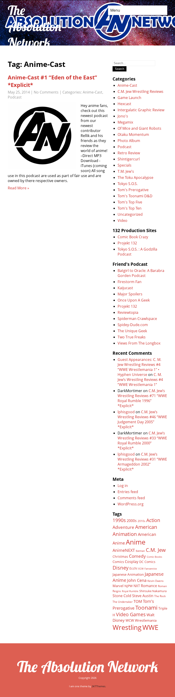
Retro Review (129, 152)
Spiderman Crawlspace (137, 318)
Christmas (120, 557)
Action (153, 520)
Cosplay (131, 561)
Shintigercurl (129, 159)
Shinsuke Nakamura (153, 591)
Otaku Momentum (133, 134)
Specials (124, 165)
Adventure (123, 527)
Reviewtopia (128, 312)
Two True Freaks (132, 337)
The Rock (160, 596)
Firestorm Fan (130, 281)
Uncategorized (130, 214)
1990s (119, 520)
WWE (150, 627)
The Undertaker (123, 602)
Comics (118, 561)
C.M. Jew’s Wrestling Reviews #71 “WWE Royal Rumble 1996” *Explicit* (142, 398)
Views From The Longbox (139, 343)
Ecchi (133, 568)
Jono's (123, 116)
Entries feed (128, 491)
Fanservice (150, 568)
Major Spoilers (130, 294)
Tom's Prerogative (133, 189)
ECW (141, 568)
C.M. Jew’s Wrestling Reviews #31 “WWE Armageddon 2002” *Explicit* (142, 462)
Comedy (137, 556)
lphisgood (126, 411)
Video (122, 220)
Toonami (146, 607)
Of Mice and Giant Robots (139, 128)
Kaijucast (125, 287)
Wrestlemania (146, 620)
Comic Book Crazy (133, 236)
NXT (137, 585)
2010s (141, 521)
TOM (138, 601)
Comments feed (131, 497)
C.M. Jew (156, 550)
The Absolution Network (87, 666)
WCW (130, 620)
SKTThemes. (99, 686)
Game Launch (129, 97)
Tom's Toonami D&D (135, 195)
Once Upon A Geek (134, 300)
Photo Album (129, 140)
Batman (140, 551)
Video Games (131, 614)
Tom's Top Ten (130, 208)
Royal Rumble (130, 591)
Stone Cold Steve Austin (133, 595)
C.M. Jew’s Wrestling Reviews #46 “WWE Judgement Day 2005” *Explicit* (142, 419)
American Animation (135, 530)
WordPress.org (131, 504)
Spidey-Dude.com (133, 324)
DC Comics (147, 562)
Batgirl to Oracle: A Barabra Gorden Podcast (141, 273)
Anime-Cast (92, 92)
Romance (149, 585)
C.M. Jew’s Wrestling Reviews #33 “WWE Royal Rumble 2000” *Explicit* (142, 441)
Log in (123, 485)
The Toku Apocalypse (135, 177)
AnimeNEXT (124, 550)
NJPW (128, 586)
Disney (121, 567)
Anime (135, 542)
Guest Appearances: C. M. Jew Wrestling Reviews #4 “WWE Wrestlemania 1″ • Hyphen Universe (139, 367)
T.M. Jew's (126, 171)
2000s (132, 520)
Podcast (15, 97)
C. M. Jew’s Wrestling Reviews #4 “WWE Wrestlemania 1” (140, 379)
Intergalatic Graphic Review (141, 109)
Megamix (125, 122)
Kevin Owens (155, 581)
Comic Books (154, 556)
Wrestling (127, 627)
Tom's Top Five (130, 202)
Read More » (18, 187)
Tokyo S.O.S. (128, 183)
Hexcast (124, 103)
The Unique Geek (132, 330)
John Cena (137, 580)
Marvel (118, 585)
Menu (115, 10)
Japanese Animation (128, 574)
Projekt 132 (127, 243)
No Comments (46, 92)
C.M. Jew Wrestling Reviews (140, 91)
